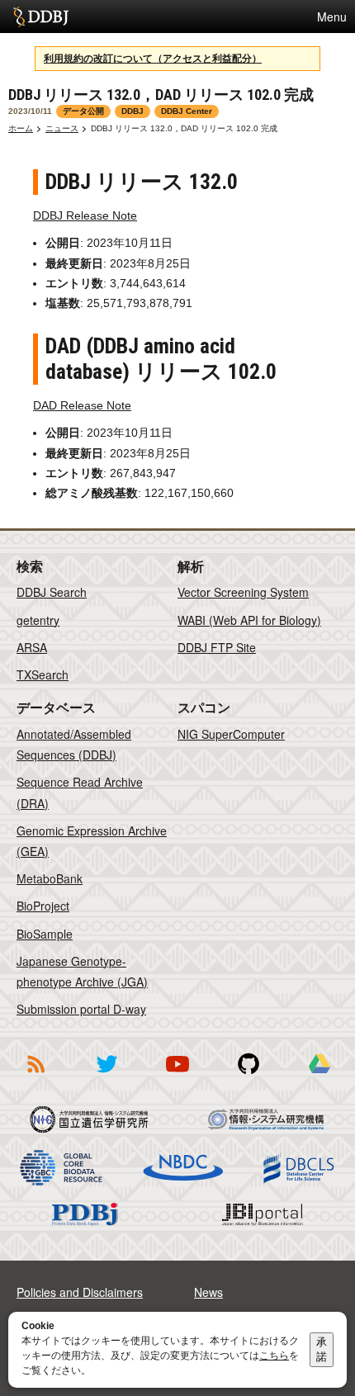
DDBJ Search (52, 592)
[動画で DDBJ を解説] (177, 1075)
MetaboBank (50, 878)
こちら (274, 1355)
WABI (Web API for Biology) (249, 620)
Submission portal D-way (81, 1009)
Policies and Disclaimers (80, 1292)
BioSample (45, 933)
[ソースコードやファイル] (248, 1075)
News (208, 1292)
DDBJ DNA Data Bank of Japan (41, 16)
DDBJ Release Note (85, 215)
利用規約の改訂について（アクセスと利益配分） (153, 58)
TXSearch (43, 674)
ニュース (61, 128)
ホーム (20, 128)
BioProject (43, 905)
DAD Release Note (82, 405)
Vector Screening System (243, 592)
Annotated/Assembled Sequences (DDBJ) (74, 744)
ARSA (32, 647)
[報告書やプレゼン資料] (319, 1075)
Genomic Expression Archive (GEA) (92, 840)
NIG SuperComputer (231, 734)
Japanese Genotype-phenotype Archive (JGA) (82, 971)
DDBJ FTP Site (217, 647)
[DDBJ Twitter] (106, 1075)
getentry (38, 620)
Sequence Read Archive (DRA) (80, 792)
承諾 (321, 1349)
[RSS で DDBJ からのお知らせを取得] (35, 1075)
